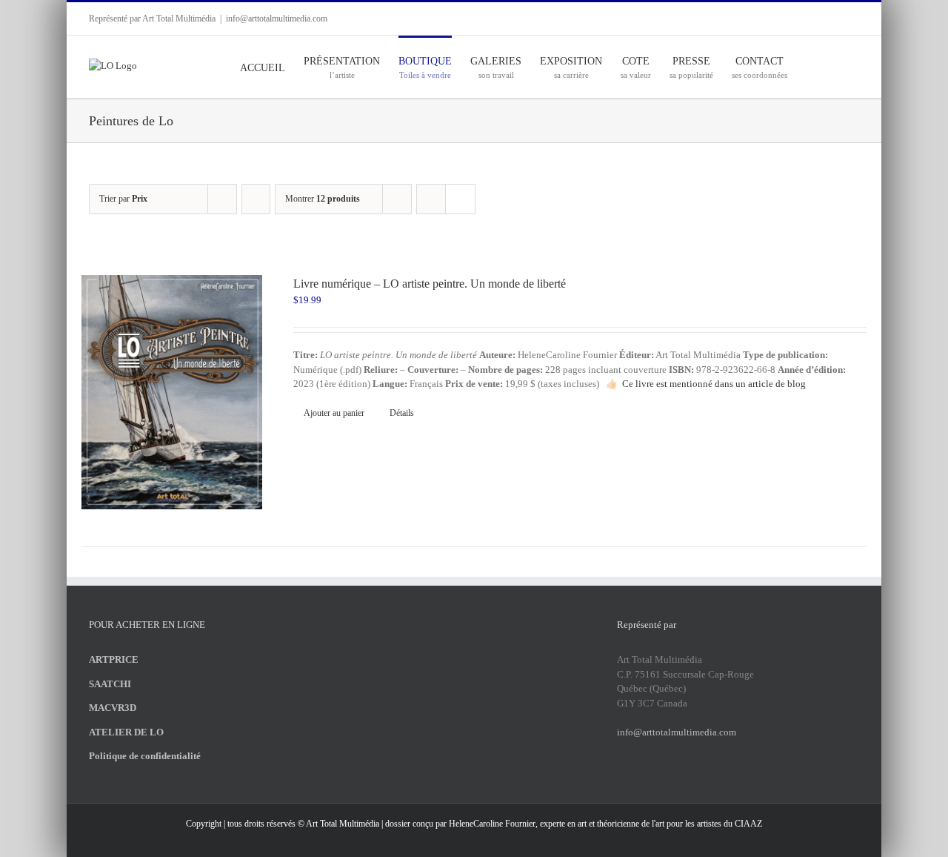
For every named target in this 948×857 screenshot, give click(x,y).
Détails (402, 413)
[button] (836, 67)
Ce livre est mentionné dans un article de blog (714, 383)
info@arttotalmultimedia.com (276, 18)
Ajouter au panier (334, 413)
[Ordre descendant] (255, 199)
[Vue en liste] (460, 199)
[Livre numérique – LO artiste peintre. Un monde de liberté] (171, 392)
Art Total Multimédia (342, 823)
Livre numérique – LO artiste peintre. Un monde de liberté (429, 283)
